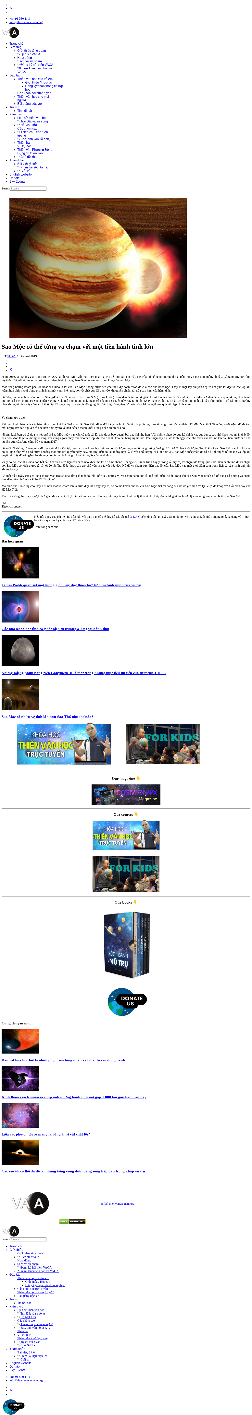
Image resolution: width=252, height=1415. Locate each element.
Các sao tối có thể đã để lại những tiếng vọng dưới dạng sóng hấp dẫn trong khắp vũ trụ (73, 1171)
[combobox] (28, 189)
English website (20, 174)
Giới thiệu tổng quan (31, 50)
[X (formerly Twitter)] (10, 370)
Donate (14, 178)
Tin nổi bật (24, 110)
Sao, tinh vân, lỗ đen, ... (36, 139)
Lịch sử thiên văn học (32, 118)
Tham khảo (17, 160)
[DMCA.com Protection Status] (72, 1223)
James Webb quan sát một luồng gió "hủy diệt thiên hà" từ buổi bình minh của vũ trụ (71, 585)
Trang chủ (16, 43)
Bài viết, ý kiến (27, 163)
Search (6, 188)
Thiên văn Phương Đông (34, 149)
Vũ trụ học (24, 146)
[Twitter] (10, 8)
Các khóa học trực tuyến (34, 93)
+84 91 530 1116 (20, 18)
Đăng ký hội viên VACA (36, 64)
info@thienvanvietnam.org (26, 22)
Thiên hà (23, 142)
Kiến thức (16, 114)
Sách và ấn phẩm (29, 61)
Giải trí (25, 171)
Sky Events (17, 181)
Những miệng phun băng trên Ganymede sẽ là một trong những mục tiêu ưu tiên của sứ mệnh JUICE (84, 673)
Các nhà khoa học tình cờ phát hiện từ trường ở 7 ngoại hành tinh (55, 629)
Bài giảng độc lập (29, 103)
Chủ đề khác (29, 156)
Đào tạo (14, 75)
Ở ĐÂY (135, 516)
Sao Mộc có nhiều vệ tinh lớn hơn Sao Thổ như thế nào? (47, 717)
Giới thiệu (16, 47)
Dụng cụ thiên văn (30, 153)
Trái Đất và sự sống (34, 121)
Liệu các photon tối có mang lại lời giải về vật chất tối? (46, 1134)
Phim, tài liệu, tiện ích (35, 167)
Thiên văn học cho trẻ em (35, 79)
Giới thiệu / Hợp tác (39, 82)
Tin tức (14, 107)
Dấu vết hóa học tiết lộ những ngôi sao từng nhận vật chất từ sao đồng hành (63, 1060)
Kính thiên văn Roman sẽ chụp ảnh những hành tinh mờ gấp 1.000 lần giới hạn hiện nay (74, 1097)
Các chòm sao (27, 128)
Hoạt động (24, 57)
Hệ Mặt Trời (28, 125)
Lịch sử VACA (30, 54)
